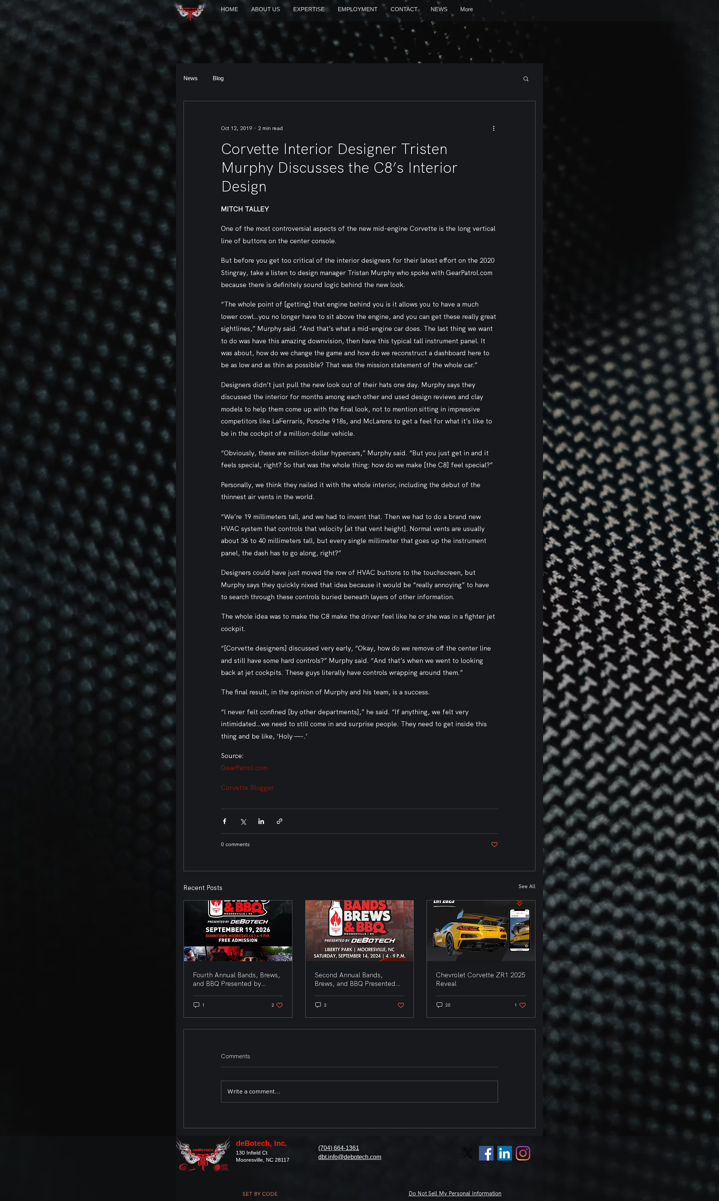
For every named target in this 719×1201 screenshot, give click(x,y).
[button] (526, 78)
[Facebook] (486, 1153)
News (190, 78)
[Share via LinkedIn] (261, 821)
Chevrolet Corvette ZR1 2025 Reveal (480, 979)
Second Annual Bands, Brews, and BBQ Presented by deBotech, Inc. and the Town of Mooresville (355, 979)
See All (527, 886)
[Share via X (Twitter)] (242, 821)
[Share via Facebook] (224, 821)
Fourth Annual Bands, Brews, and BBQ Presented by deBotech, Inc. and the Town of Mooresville (236, 979)
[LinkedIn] (504, 1153)
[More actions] (493, 128)
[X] (468, 1153)
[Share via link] (279, 821)
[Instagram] (523, 1153)
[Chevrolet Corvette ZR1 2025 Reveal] (481, 930)
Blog (218, 78)
